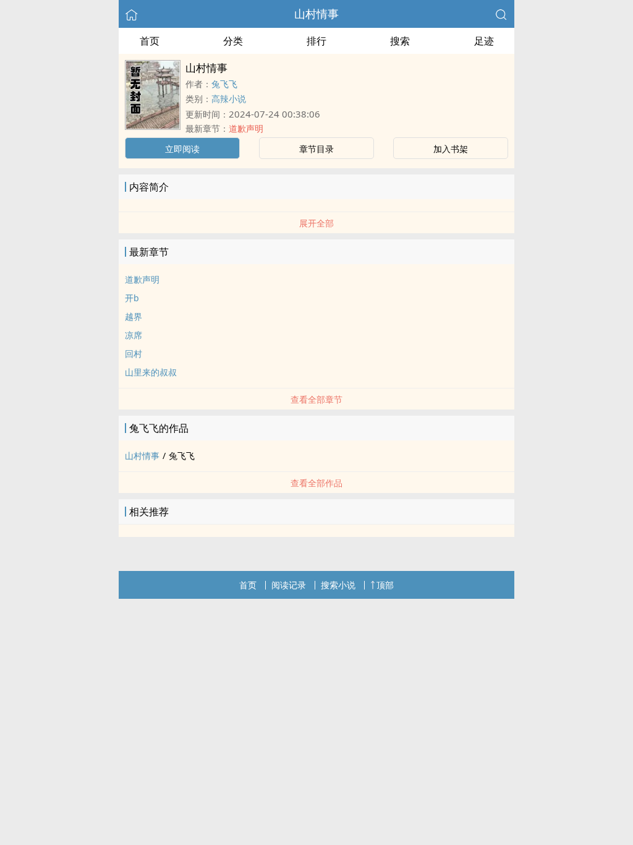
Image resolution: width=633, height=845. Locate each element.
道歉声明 (246, 128)
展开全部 (316, 223)
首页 (149, 41)
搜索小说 (338, 585)
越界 (133, 316)
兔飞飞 (224, 84)
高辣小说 (228, 99)
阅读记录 (288, 585)
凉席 (133, 335)
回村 (133, 353)
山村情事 (316, 13)
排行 (316, 41)
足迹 (484, 41)
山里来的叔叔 (151, 372)
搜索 (400, 41)
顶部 (385, 585)
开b (132, 298)
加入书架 (450, 149)
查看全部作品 (316, 483)
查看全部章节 (316, 399)
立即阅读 (182, 149)
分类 (233, 41)
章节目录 (316, 149)
